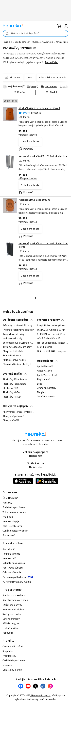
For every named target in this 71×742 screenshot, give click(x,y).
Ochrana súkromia (11, 572)
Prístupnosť (8, 535)
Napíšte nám (35, 456)
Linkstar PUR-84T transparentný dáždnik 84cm (52, 351)
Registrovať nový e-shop (15, 600)
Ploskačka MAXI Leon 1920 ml (34, 200)
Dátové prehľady (11, 619)
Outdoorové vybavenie (42, 42)
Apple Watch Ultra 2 (47, 375)
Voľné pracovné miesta (14, 512)
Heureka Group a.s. (41, 695)
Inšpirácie (7, 665)
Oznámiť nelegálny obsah (15, 531)
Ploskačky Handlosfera (14, 384)
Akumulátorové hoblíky (14, 360)
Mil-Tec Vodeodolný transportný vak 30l (52, 342)
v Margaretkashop (27, 135)
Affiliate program (10, 623)
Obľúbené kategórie (15, 320)
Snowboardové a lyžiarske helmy (18, 342)
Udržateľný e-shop (12, 670)
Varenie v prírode (63, 42)
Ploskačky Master (12, 396)
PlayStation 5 (44, 379)
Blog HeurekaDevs (12, 526)
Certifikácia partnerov (13, 660)
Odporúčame (45, 361)
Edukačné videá (10, 628)
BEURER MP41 (44, 347)
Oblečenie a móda (46, 396)
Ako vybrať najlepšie (16, 406)
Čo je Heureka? (10, 498)
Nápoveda (7, 633)
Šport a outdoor (22, 42)
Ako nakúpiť (8, 549)
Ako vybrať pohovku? (13, 416)
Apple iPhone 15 (45, 366)
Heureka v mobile (11, 554)
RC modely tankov (12, 355)
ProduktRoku (9, 656)
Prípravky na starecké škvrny (17, 325)
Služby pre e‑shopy (12, 605)
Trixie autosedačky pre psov (17, 347)
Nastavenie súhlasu (12, 568)
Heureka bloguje (10, 521)
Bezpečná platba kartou (14, 577)
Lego (39, 384)
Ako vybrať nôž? (11, 420)
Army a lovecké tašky (13, 334)
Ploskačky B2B (10, 388)
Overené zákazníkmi (12, 646)
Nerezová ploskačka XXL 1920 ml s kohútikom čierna (43, 245)
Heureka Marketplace (13, 609)
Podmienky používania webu (41, 699)
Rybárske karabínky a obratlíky (18, 330)
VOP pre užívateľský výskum (16, 582)
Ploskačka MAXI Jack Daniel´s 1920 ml (39, 108)
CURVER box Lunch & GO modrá (52, 334)
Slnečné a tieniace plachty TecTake (18, 364)
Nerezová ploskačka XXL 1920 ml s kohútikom (43, 156)
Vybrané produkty (48, 320)
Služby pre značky (11, 614)
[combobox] (35, 33)
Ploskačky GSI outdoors (15, 379)
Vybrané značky (12, 374)
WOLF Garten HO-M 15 (48, 338)
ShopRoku (7, 651)
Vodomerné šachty (12, 338)
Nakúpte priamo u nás (13, 563)
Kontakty (7, 502)
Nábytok (41, 392)
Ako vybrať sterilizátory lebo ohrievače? (18, 412)
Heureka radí (9, 558)
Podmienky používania (13, 507)
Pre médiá (7, 517)
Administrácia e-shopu (13, 595)
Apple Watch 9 (44, 371)
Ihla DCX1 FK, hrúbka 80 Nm (51, 330)
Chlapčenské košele (13, 351)
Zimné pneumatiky (46, 388)
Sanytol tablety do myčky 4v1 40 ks (52, 325)
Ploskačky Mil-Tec (12, 392)
